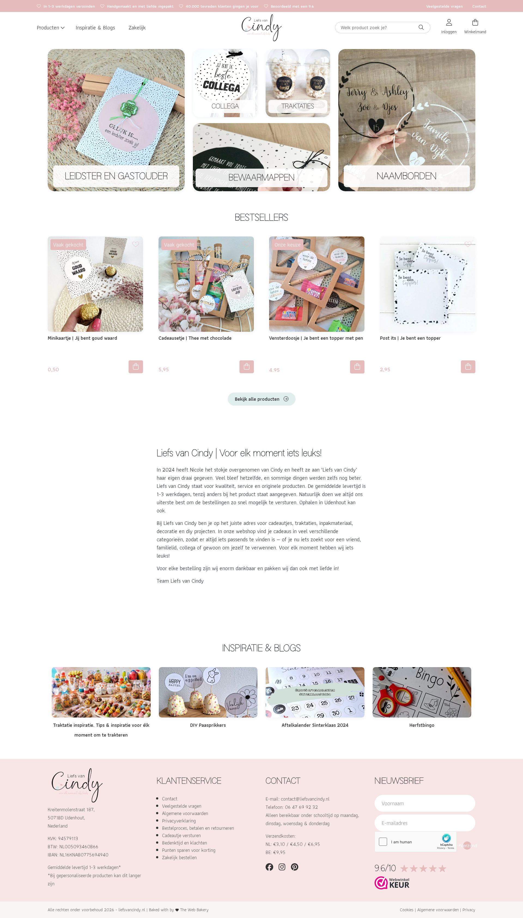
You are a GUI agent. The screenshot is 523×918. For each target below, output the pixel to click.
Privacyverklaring (179, 821)
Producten (48, 27)
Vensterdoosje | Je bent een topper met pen (316, 338)
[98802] (136, 366)
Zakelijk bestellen (179, 857)
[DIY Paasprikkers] (208, 691)
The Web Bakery (194, 909)
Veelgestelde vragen (444, 6)
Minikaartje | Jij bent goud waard (82, 338)
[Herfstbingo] (422, 691)
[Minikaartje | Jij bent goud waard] (95, 283)
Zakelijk (137, 27)
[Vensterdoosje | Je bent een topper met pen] (316, 283)
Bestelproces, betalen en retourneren (198, 828)
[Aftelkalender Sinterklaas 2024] (315, 691)
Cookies (406, 909)
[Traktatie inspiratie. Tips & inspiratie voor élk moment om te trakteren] (101, 691)
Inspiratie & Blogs (95, 27)
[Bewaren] (135, 244)
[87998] (468, 366)
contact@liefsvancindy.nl (305, 799)
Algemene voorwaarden (185, 813)
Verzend (467, 845)
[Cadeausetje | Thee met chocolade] (206, 283)
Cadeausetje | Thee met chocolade (195, 338)
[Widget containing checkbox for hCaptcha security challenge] (416, 841)
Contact (479, 6)
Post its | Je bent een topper (410, 338)
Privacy (469, 909)
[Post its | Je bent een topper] (427, 283)
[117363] (246, 366)
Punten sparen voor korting (188, 850)
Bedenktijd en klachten (184, 843)
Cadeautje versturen (181, 835)
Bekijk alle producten (257, 399)
